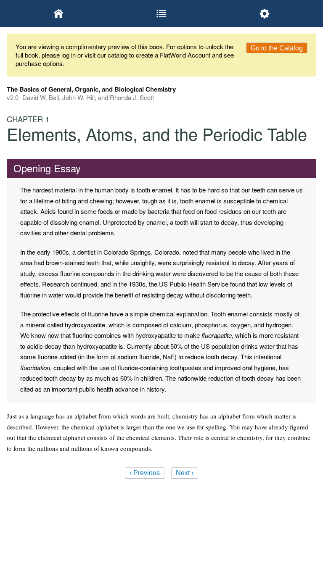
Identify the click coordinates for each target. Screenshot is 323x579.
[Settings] (264, 13)
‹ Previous (145, 472)
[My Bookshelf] (58, 13)
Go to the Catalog (277, 48)
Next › (184, 472)
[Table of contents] (161, 13)
